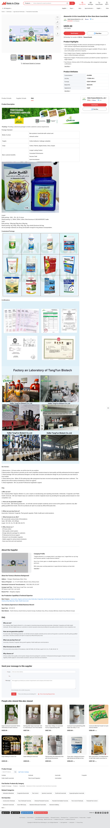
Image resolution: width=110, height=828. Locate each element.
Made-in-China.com (48, 819)
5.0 (89, 100)
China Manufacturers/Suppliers (42, 817)
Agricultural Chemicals (18, 11)
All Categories (7, 8)
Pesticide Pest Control (91, 801)
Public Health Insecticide (22, 601)
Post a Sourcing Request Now (46, 694)
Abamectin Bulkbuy (54, 804)
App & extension (89, 8)
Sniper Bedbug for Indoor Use (9, 756)
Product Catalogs (24, 772)
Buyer (71, 8)
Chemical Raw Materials (8, 601)
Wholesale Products (55, 817)
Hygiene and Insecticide (24, 599)
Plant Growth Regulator (34, 778)
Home (3, 11)
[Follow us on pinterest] (105, 812)
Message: (8, 680)
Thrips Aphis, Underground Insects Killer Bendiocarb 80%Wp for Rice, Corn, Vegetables (75, 758)
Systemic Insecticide (47, 793)
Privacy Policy (80, 822)
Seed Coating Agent (49, 599)
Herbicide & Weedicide (8, 793)
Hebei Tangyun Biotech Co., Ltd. (75, 19)
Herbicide (30, 775)
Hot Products (22, 817)
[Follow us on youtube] (103, 812)
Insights (89, 817)
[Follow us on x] (98, 812)
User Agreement (63, 822)
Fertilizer (4, 775)
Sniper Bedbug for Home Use (30, 756)
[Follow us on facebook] (96, 812)
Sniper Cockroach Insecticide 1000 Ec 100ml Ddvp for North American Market (11, 727)
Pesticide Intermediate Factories (60, 801)
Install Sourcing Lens (42, 812)
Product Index (82, 817)
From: (9, 672)
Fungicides (40, 599)
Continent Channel (74, 817)
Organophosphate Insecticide (76, 793)
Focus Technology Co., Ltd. (44, 822)
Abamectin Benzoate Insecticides (37, 804)
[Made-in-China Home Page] (10, 3)
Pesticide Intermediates (68, 599)
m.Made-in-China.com (59, 819)
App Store (5, 812)
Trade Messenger (27, 812)
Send (14, 694)
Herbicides (34, 599)
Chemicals (9, 11)
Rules (107, 8)
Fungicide (84, 775)
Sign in (106, 4)
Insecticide (57, 775)
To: (9, 676)
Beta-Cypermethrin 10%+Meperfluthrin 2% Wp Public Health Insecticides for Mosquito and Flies (98, 758)
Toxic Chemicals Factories (24, 801)
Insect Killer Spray (21, 804)
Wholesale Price (64, 817)
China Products (30, 817)
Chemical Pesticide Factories (41, 801)
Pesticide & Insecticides (32, 11)
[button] (67, 3)
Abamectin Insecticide (8, 804)
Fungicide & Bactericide (23, 793)
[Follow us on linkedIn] (107, 812)
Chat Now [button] (98, 33)
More (3, 807)
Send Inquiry (74, 33)
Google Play (15, 812)
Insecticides (14, 599)
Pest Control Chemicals (77, 801)
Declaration (71, 822)
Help (80, 8)
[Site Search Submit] (72, 3)
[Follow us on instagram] (100, 812)
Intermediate (58, 778)
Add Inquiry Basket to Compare (31, 63)
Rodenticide (58, 599)
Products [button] (27, 3)
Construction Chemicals (9, 801)
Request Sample (88, 37)
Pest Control (35, 793)
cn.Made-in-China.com (70, 819)
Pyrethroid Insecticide (60, 793)
